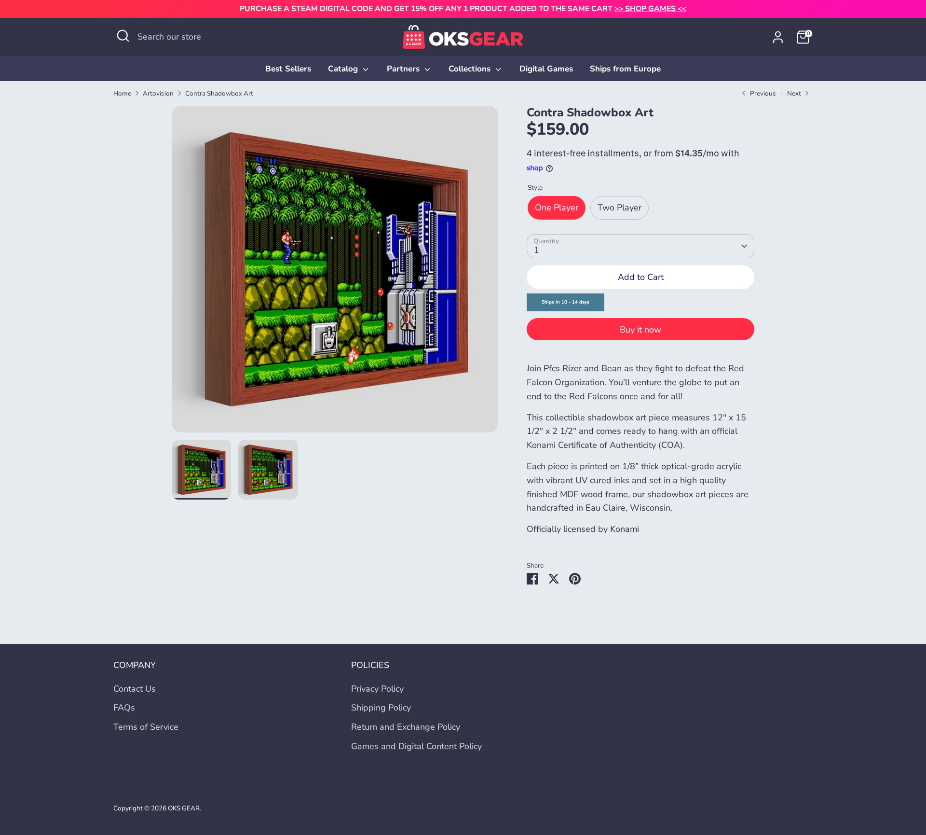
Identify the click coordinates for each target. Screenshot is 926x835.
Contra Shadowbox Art (219, 93)
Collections (471, 68)
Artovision (158, 93)
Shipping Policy (381, 707)
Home (122, 93)
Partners (404, 68)
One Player (556, 207)
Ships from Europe (625, 68)
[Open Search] (123, 35)
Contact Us (134, 689)
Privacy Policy (377, 689)
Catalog (344, 68)
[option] (335, 273)
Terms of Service (145, 727)
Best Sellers (288, 68)
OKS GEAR (184, 808)
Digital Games (546, 68)
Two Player (619, 207)
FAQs (124, 707)
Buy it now (640, 329)
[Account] (778, 37)
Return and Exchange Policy (405, 727)
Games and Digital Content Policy (416, 746)
